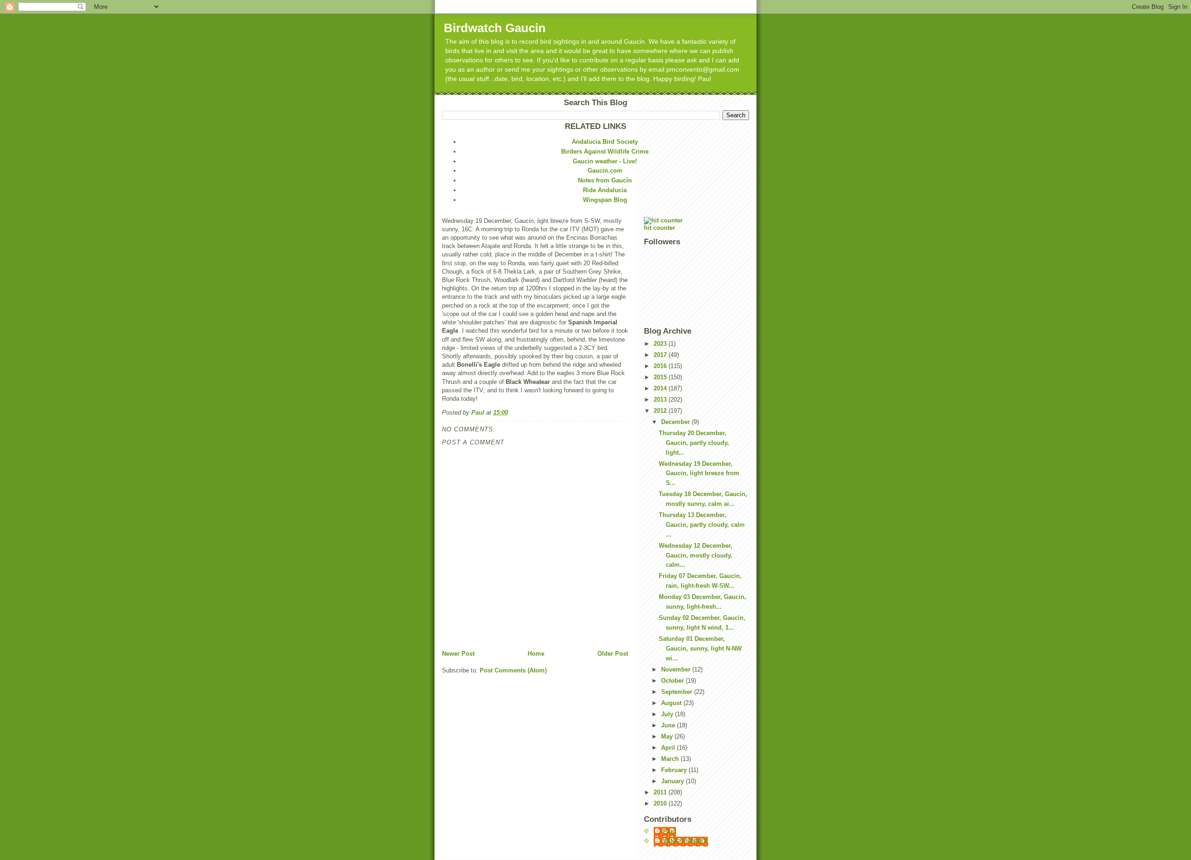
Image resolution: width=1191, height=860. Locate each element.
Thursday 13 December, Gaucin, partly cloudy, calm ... (702, 524)
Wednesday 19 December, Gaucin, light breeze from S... (699, 473)
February (675, 769)
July (668, 714)
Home (536, 653)
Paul (669, 831)
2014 (661, 388)
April (669, 747)
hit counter (659, 227)
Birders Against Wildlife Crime (605, 151)
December (676, 421)
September (677, 691)
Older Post (612, 653)
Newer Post (458, 653)
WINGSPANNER (685, 841)
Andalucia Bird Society (605, 141)
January (673, 781)
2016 (661, 366)
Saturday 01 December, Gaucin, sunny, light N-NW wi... (700, 648)
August (672, 702)
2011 (661, 792)
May (668, 736)
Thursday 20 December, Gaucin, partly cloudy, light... (694, 443)
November (676, 669)
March (671, 758)
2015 (661, 377)
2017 (661, 354)
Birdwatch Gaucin (495, 28)
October (673, 680)
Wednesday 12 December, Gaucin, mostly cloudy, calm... (695, 555)
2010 (661, 803)
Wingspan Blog (605, 199)
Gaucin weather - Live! (605, 161)
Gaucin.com (605, 170)
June (669, 725)
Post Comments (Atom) (513, 670)
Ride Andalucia (605, 190)
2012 (661, 410)
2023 (661, 343)
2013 (661, 399)
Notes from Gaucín (605, 180)
